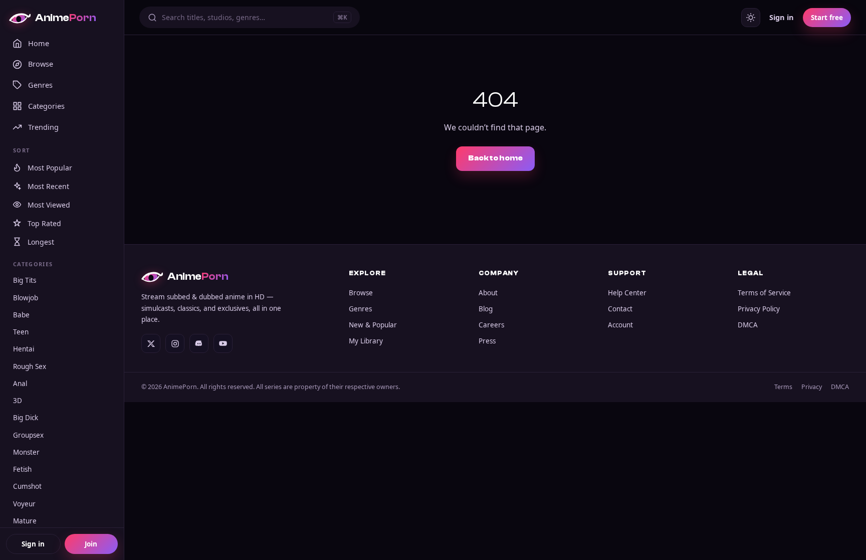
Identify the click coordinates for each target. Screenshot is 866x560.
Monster (26, 452)
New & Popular (373, 324)
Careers (491, 324)
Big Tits (24, 280)
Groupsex (28, 435)
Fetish (22, 469)
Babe (21, 314)
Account (620, 324)
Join (91, 543)
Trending (43, 127)
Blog (486, 308)
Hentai (23, 348)
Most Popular (50, 167)
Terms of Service (764, 292)
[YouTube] (223, 343)
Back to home (495, 158)
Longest (41, 242)
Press (487, 340)
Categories (46, 106)
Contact (620, 308)
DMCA (748, 324)
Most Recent (48, 186)
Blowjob (25, 297)
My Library (366, 340)
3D (17, 400)
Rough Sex (29, 366)
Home (38, 43)
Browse (40, 64)
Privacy (811, 387)
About (488, 292)
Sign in (33, 543)
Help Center (627, 292)
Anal (20, 383)
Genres (40, 85)
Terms (783, 387)
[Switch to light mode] (750, 17)
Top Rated (44, 223)
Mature (25, 520)
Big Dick (25, 417)
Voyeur (24, 503)
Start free (827, 17)
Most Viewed (49, 205)
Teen (21, 331)
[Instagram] (174, 343)
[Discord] (198, 343)
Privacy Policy (759, 308)
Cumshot (27, 486)
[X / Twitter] (150, 343)
